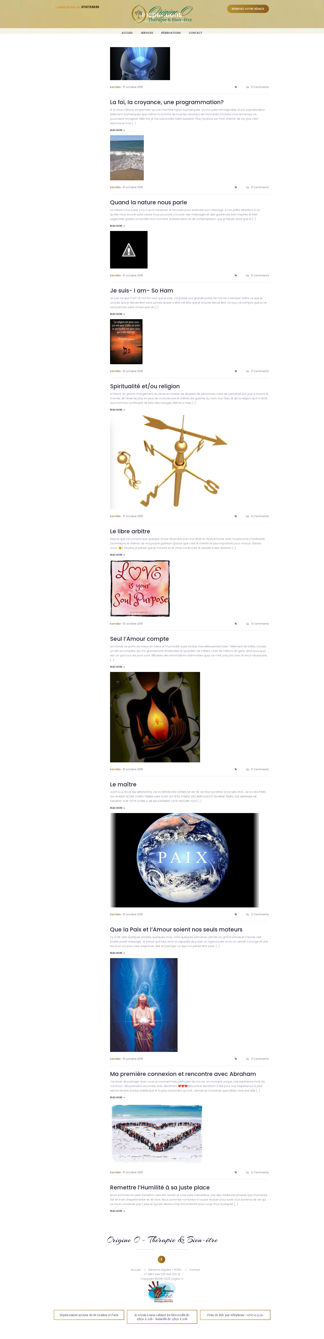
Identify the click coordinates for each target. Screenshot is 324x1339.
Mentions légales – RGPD (164, 1270)
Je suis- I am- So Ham (141, 291)
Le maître (123, 784)
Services (147, 33)
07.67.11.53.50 (90, 7)
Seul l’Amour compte (139, 639)
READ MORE (116, 130)
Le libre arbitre (130, 531)
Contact (195, 33)
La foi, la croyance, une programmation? (167, 102)
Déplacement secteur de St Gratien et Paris (89, 1315)
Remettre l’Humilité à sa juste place (160, 1187)
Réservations (171, 33)
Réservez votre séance (248, 9)
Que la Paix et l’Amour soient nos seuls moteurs (176, 929)
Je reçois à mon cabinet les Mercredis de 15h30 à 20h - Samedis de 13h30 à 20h (162, 1317)
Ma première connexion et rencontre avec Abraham (183, 1074)
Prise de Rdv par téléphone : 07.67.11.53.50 (235, 1315)
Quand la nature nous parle (148, 202)
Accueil (127, 33)
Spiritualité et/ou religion (145, 386)
